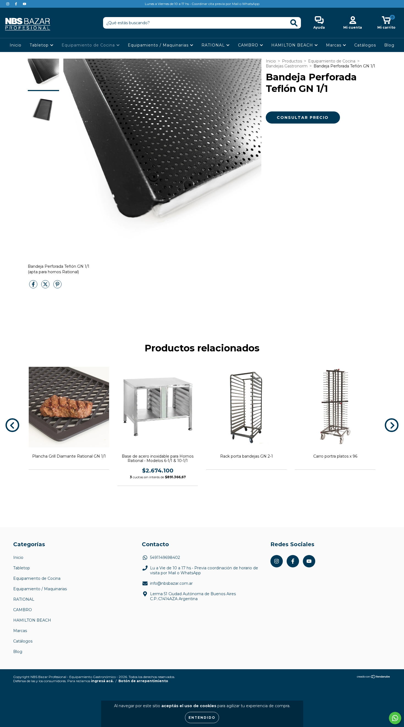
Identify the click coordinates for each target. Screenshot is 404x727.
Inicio (15, 45)
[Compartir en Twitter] (46, 286)
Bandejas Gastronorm (287, 66)
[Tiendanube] (373, 677)
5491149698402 (165, 557)
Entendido (202, 717)
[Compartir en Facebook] (33, 286)
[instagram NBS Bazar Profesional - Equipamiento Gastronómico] (8, 3)
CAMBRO (249, 45)
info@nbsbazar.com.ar (171, 583)
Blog (389, 45)
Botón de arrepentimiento (143, 681)
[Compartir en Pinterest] (57, 286)
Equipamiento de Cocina (89, 45)
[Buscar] (293, 23)
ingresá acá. (102, 681)
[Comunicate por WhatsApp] (395, 718)
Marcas (334, 45)
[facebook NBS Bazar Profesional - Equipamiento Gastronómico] (16, 3)
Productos (292, 61)
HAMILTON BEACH (292, 45)
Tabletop (40, 45)
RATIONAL (213, 45)
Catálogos (365, 45)
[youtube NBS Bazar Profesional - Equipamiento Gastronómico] (24, 3)
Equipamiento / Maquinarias (159, 45)
